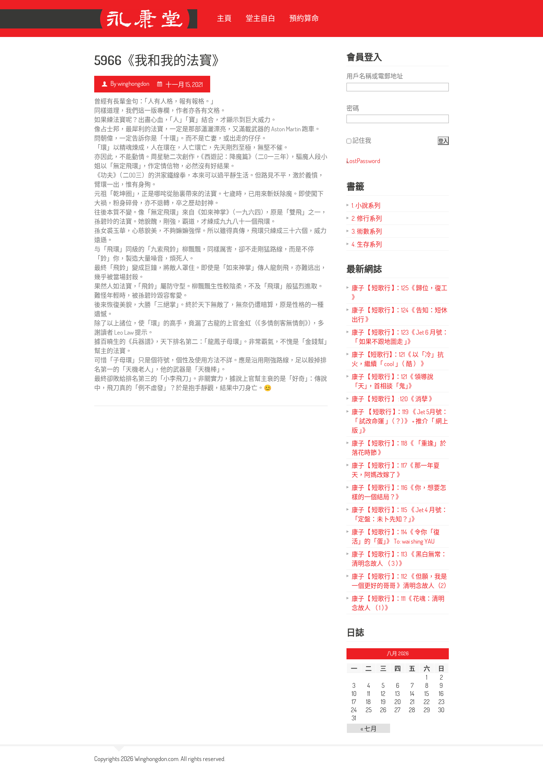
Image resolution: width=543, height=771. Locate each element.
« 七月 (369, 729)
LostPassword (363, 161)
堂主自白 (260, 18)
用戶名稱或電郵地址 (374, 76)
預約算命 (304, 18)
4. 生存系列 (367, 244)
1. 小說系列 (366, 205)
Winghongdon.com (156, 758)
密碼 (352, 108)
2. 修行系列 (367, 218)
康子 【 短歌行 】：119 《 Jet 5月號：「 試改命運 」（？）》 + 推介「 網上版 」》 (400, 421)
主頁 (224, 18)
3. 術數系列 (367, 231)
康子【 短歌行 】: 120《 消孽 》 (393, 399)
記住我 (361, 140)
